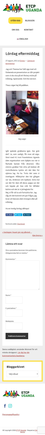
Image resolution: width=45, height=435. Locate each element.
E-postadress (11, 308)
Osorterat (21, 224)
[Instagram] (10, 405)
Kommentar (11, 259)
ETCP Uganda (21, 430)
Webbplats (10, 321)
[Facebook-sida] (5, 405)
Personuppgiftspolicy (10, 414)
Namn (8, 295)
